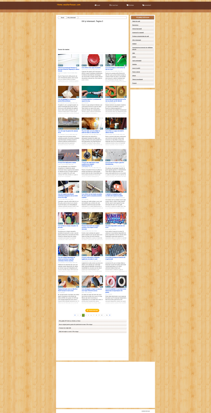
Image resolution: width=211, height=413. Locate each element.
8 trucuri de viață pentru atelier (67, 162)
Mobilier (134, 64)
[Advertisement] (92, 34)
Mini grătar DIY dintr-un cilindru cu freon (69, 321)
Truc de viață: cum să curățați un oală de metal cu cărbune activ (91, 131)
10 (101, 315)
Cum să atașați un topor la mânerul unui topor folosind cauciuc (92, 289)
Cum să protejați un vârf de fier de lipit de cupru (115, 68)
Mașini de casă (84, 69)
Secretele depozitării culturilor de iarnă (115, 226)
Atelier (106, 102)
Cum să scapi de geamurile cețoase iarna (68, 131)
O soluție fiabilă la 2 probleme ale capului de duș (91, 100)
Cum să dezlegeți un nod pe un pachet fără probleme (67, 100)
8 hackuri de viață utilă (65, 328)
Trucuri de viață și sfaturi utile (94, 69)
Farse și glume (136, 72)
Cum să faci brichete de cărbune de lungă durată (115, 258)
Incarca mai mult (93, 310)
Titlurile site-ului (142, 17)
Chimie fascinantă (137, 29)
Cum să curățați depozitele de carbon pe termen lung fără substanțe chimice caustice (66, 259)
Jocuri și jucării (136, 68)
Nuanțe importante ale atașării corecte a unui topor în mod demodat (90, 227)
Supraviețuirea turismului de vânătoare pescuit (142, 48)
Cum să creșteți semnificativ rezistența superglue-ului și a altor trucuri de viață (68, 195)
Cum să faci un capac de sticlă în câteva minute (114, 131)
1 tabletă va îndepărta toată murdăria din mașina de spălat (114, 195)
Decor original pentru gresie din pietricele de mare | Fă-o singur (75, 324)
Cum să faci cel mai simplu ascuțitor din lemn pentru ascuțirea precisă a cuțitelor (92, 195)
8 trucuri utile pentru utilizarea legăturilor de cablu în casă (90, 258)
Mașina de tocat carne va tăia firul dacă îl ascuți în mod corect (67, 289)
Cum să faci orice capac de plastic (91, 67)
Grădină (114, 229)
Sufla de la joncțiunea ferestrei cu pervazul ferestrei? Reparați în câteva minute (68, 69)
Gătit (133, 53)
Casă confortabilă (121, 197)
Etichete (131, 5)
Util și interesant (61, 102)
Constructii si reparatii (62, 72)
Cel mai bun (114, 5)
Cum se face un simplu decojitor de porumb (68, 226)
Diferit (134, 75)
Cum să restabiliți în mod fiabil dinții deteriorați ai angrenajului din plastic (115, 290)
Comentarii (147, 5)
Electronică (107, 71)
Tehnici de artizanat (137, 79)
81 (107, 315)
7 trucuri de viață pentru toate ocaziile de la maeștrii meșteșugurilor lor (90, 164)
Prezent (134, 83)
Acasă (98, 5)
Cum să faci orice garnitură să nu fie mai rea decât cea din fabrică (115, 100)
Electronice (135, 25)
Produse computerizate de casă (140, 36)
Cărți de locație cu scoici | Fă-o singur (68, 331)
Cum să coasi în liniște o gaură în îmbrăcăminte (114, 163)
